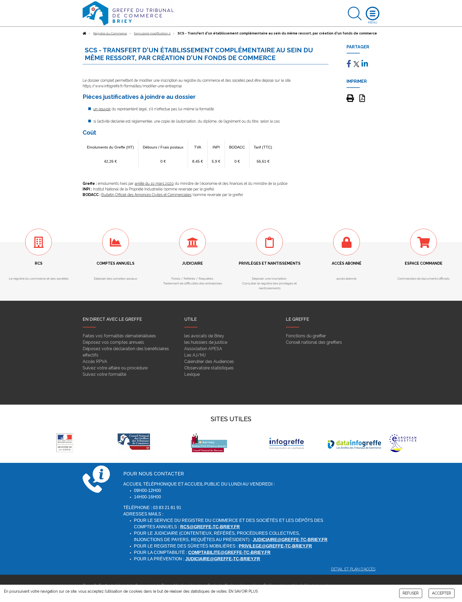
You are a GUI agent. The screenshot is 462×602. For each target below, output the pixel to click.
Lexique (192, 374)
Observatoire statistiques (209, 367)
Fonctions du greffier (306, 335)
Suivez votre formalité (104, 374)
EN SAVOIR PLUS (243, 591)
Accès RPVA (95, 361)
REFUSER (411, 593)
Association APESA (203, 348)
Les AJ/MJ (195, 355)
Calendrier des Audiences (209, 361)
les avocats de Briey (204, 335)
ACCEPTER (441, 593)
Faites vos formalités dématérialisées (119, 335)
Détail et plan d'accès (353, 569)
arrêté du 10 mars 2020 (154, 183)
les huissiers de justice (205, 342)
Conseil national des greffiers (314, 342)
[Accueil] (84, 33)
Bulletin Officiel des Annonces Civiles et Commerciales (146, 195)
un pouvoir (102, 109)
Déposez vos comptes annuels (113, 342)
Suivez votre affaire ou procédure (115, 367)
